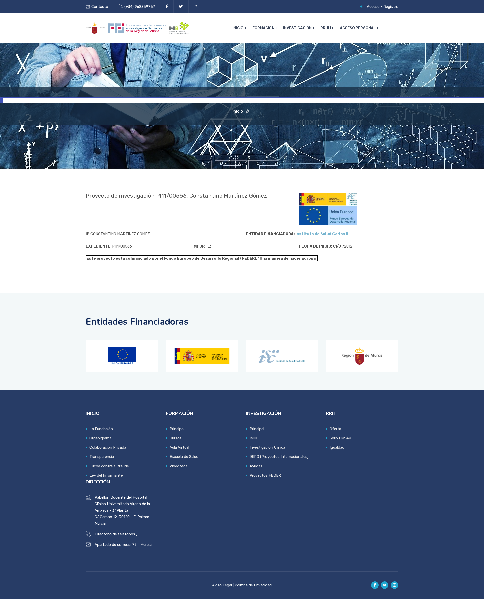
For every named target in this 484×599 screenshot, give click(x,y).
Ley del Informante (106, 475)
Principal (177, 429)
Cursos (176, 438)
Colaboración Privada (107, 447)
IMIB (253, 438)
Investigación (297, 28)
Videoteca (178, 466)
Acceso (373, 6)
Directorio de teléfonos (115, 534)
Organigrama (100, 438)
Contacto (99, 6)
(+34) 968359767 (139, 6)
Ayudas (256, 466)
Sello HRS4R (340, 438)
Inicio (238, 28)
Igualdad (337, 447)
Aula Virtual (179, 447)
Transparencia (101, 456)
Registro (390, 6)
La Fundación (101, 429)
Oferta (335, 429)
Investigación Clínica (267, 447)
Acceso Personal (358, 28)
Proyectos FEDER (265, 475)
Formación (263, 28)
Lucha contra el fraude (109, 466)
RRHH (325, 28)
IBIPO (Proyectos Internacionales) (279, 456)
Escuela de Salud (184, 456)
